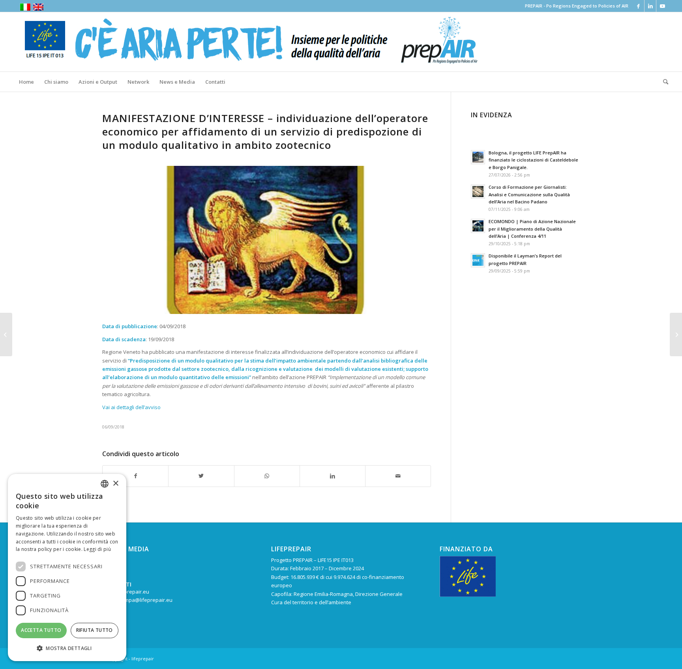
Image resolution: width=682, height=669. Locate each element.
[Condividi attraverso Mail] (398, 476)
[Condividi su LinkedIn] (332, 476)
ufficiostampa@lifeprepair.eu (137, 599)
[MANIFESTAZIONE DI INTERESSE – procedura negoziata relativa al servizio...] (6, 334)
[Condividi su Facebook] (135, 476)
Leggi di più (97, 549)
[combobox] (105, 484)
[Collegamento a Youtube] (662, 6)
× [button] (115, 484)
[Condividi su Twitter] (201, 476)
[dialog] (67, 567)
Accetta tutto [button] (41, 630)
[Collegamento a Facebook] (638, 6)
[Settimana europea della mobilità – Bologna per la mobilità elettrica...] (676, 334)
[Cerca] (663, 82)
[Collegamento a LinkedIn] (650, 6)
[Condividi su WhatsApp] (267, 476)
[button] (67, 648)
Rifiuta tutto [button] (94, 630)
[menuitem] (26, 82)
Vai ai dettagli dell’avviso (131, 407)
